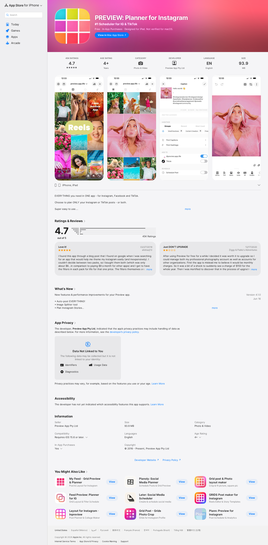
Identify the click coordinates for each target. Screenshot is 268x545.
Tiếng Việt (178, 530)
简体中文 (116, 530)
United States (61, 530)
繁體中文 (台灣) (194, 530)
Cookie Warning (109, 541)
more (188, 208)
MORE (149, 269)
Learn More (158, 383)
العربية (93, 530)
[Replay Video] (59, 176)
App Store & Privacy (88, 541)
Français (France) (132, 530)
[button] (23, 24)
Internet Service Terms (65, 541)
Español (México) (79, 530)
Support (124, 541)
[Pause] (88, 176)
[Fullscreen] (99, 176)
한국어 (146, 530)
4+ (196, 437)
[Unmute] (94, 176)
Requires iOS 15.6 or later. (69, 437)
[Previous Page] (51, 128)
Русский (104, 530)
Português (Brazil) (161, 530)
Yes (57, 448)
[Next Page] (264, 128)
